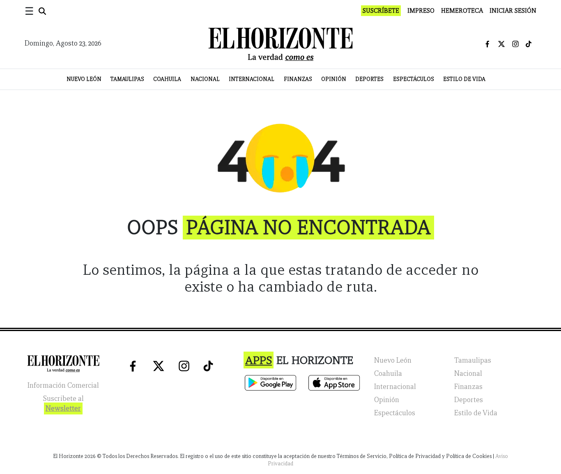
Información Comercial (63, 385)
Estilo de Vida (464, 79)
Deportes (369, 79)
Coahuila (167, 79)
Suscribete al (63, 403)
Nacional (205, 79)
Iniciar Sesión (513, 10)
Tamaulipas (127, 79)
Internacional (251, 79)
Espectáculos (413, 79)
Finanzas (298, 79)
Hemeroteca (462, 10)
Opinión (333, 79)
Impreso (421, 10)
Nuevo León (84, 79)
